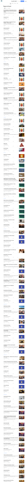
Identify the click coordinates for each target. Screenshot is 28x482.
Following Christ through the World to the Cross (10, 38)
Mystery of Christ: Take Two (8, 375)
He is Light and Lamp (6, 351)
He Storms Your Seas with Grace (9, 210)
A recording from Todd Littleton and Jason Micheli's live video (11, 39)
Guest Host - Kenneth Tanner (7, 331)
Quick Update (5, 149)
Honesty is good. (6, 74)
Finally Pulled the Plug (7, 396)
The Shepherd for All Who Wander (9, 235)
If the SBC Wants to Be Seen (8, 82)
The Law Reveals (6, 385)
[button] (10, 3)
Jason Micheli (10, 40)
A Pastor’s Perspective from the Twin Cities (10, 361)
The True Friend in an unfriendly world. (8, 33)
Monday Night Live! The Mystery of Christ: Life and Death (10, 330)
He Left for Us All (6, 336)
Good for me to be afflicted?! (7, 316)
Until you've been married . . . (7, 250)
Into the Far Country (7, 230)
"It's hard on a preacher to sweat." (9, 320)
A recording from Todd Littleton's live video (9, 12)
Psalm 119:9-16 (5, 381)
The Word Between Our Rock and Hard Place (11, 411)
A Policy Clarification (7, 43)
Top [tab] (6, 8)
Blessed (4, 386)
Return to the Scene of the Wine (8, 480)
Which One (5, 143)
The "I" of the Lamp (6, 350)
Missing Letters (6, 63)
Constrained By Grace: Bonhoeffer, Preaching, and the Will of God (11, 438)
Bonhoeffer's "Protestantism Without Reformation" (9, 88)
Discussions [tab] (9, 8)
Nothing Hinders (6, 206)
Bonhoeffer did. (5, 83)
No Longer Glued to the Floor (7, 300)
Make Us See (5, 367)
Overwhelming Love (7, 205)
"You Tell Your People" (7, 340)
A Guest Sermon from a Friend (7, 241)
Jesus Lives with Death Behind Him (8, 449)
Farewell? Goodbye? (7, 128)
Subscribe (22, 1)
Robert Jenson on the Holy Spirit (9, 200)
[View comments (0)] (8, 19)
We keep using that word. (7, 225)
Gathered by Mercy (7, 470)
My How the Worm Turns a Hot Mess (9, 164)
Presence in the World (7, 245)
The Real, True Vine (6, 58)
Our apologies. (5, 169)
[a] (21, 11)
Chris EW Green (15, 440)
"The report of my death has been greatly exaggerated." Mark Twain (11, 134)
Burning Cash (6, 108)
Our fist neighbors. (6, 321)
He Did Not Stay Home (7, 335)
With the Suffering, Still (7, 401)
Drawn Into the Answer (6, 69)
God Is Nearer (5, 155)
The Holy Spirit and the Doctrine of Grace (10, 188)
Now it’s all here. (6, 397)
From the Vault (5, 357)
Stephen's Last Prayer (6, 461)
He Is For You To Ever (7, 325)
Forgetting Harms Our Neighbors (9, 285)
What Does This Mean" (7, 154)
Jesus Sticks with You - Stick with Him (10, 57)
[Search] (18, 1)
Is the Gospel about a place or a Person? (8, 129)
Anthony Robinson (10, 202)
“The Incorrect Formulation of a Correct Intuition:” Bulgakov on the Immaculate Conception (10, 417)
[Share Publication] (19, 1)
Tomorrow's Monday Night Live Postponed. (10, 168)
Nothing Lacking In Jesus (8, 103)
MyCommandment (6, 28)
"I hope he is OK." (6, 160)
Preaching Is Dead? (7, 133)
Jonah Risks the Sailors (6, 211)
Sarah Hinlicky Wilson (15, 282)
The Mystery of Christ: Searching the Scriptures (9, 345)
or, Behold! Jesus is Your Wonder (7, 481)
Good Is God (5, 315)
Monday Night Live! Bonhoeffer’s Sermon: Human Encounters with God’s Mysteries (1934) (10, 11)
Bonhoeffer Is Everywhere (8, 254)
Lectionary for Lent (7, 259)
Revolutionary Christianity (8, 290)
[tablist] (7, 8)
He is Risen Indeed (6, 220)
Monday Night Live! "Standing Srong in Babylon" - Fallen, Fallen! (10, 22)
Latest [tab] (4, 8)
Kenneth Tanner (10, 332)
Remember (5, 286)
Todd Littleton (7, 13)
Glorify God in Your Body (7, 310)
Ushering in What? (6, 224)
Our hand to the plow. (6, 139)
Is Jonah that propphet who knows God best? (9, 174)
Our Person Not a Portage (8, 119)
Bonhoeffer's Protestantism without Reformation (9, 98)
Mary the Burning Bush (7, 427)
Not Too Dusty (6, 148)
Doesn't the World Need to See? (8, 68)
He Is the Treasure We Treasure (8, 380)
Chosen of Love (6, 17)
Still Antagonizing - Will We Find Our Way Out (11, 356)
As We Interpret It (6, 73)
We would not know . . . (6, 471)
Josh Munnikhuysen (11, 13)
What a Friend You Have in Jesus (9, 240)
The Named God (5, 144)
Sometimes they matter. (6, 64)
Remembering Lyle (6, 255)
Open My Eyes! (6, 366)
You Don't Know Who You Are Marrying (10, 249)
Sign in (26, 1)
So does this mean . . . (7, 138)
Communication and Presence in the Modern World (11, 265)
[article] (14, 12)
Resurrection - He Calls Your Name (9, 219)
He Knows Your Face (6, 104)
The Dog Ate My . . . (7, 159)
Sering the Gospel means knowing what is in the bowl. (10, 113)
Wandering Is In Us (6, 236)
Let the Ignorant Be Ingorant (8, 173)
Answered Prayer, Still (7, 460)
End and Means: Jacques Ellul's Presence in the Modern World (10, 280)
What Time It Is (6, 448)
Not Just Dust (6, 299)
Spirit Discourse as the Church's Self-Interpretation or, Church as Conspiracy (10, 179)
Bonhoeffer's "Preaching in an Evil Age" (10, 52)
